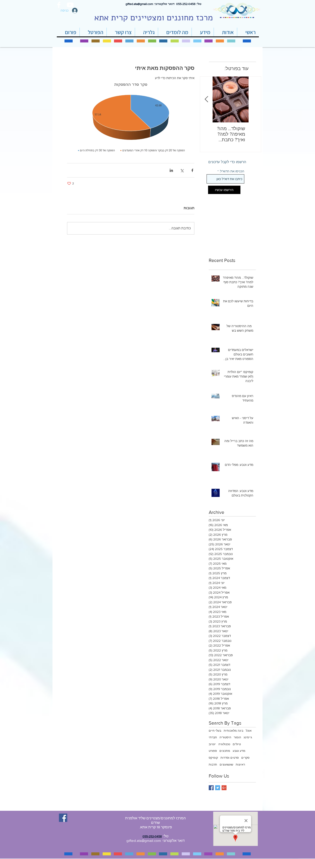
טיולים (237, 744)
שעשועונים (226, 764)
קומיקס (213, 757)
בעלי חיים (215, 730)
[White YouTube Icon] (70, 5)
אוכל (249, 730)
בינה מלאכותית (233, 730)
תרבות (213, 764)
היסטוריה (225, 737)
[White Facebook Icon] (59, 5)
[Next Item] (206, 99)
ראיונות (240, 764)
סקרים (245, 757)
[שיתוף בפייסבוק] (192, 170)
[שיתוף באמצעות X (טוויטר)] (182, 170)
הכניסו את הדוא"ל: (231, 171)
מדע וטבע (239, 750)
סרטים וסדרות (229, 757)
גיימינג (248, 737)
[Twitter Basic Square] (217, 787)
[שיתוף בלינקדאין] (171, 170)
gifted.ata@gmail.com (139, 4)
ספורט (213, 750)
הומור (237, 737)
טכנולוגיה (224, 744)
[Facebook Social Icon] (63, 818)
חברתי (213, 737)
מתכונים (224, 750)
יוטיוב (212, 744)
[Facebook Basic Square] (211, 787)
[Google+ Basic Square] (224, 787)
